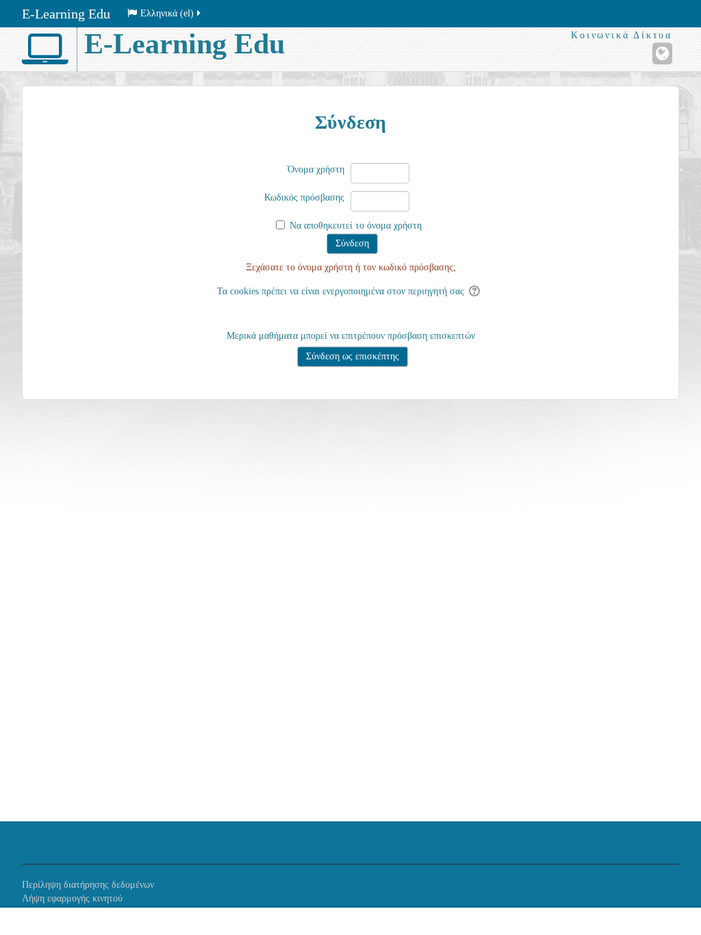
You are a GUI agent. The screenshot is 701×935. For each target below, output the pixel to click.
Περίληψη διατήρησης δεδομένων (88, 885)
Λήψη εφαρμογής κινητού (72, 898)
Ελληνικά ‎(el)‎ (167, 13)
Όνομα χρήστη (316, 169)
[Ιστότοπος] (662, 53)
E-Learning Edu (66, 13)
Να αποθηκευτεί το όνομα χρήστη (356, 225)
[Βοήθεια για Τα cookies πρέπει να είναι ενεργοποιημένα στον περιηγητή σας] (475, 291)
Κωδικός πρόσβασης (304, 197)
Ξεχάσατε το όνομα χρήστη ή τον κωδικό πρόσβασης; (351, 267)
